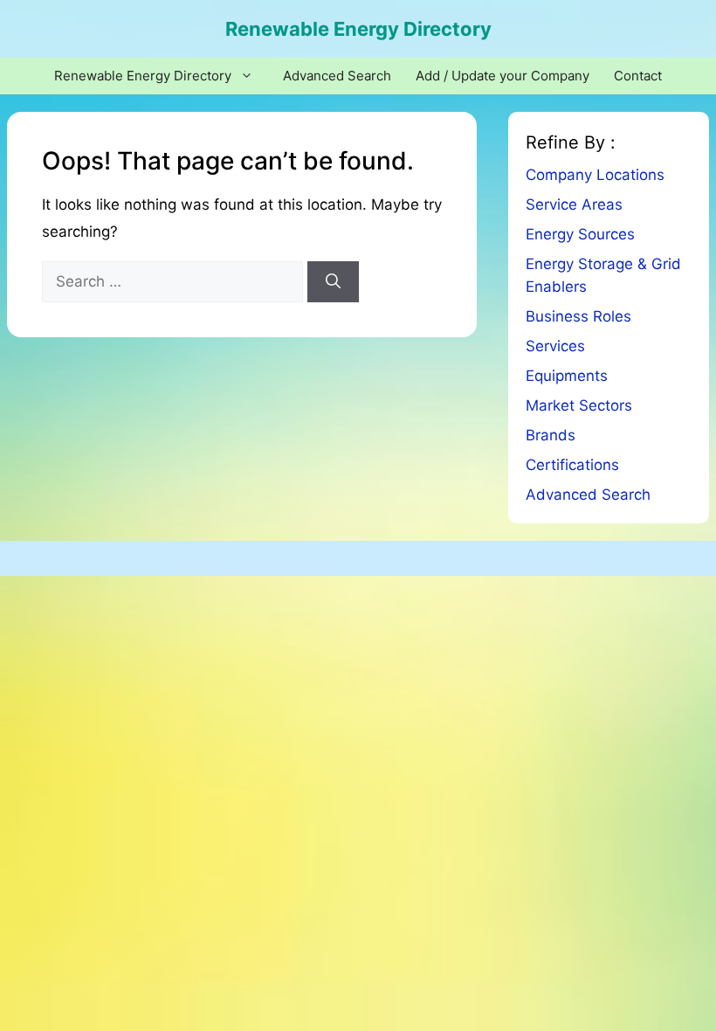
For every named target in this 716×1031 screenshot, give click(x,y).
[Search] (333, 282)
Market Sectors (579, 405)
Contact (638, 75)
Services (555, 346)
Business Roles (578, 316)
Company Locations (595, 174)
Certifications (572, 465)
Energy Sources (580, 234)
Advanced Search (337, 75)
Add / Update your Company (502, 75)
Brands (550, 435)
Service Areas (574, 204)
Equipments (567, 375)
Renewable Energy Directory (358, 28)
